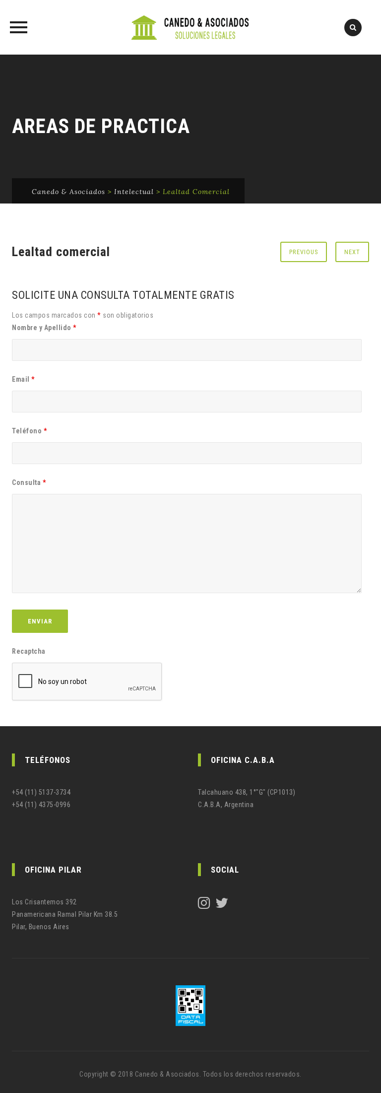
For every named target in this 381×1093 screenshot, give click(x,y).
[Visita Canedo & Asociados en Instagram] (204, 905)
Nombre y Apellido (44, 328)
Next (352, 252)
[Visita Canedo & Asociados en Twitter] (222, 905)
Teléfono (29, 431)
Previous (303, 252)
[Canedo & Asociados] (190, 27)
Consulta (29, 482)
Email (23, 379)
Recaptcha (29, 651)
